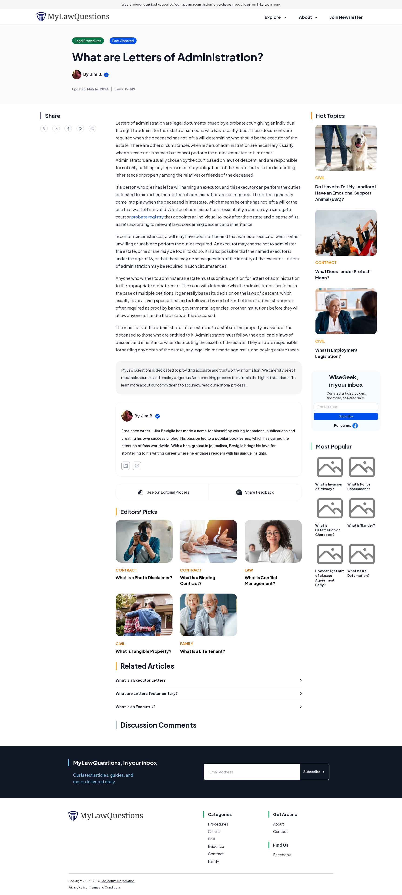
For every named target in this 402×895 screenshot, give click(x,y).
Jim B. (96, 74)
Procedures (218, 824)
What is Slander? (361, 525)
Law (249, 570)
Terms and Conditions (105, 887)
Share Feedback (259, 492)
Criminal (214, 831)
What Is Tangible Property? (143, 651)
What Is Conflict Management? (261, 580)
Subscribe (346, 416)
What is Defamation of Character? (327, 530)
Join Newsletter (346, 17)
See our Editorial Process (168, 492)
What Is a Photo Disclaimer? (144, 577)
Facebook (282, 854)
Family (186, 643)
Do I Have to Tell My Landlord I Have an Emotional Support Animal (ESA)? (345, 193)
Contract (126, 570)
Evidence (216, 846)
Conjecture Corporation (117, 881)
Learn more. (273, 4)
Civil (120, 643)
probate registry (147, 216)
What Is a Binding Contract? (197, 580)
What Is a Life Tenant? (202, 651)
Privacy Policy (77, 887)
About (278, 824)
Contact (280, 831)
